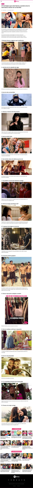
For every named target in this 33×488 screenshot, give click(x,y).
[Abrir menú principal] (1, 1)
